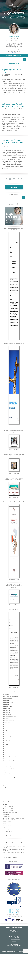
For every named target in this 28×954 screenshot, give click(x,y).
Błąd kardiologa (6, 712)
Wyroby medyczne (7, 821)
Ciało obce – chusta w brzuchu (10, 761)
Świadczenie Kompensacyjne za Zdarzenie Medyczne (13, 803)
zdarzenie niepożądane (8, 829)
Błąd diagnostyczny (7, 706)
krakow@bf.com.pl (15, 939)
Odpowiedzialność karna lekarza (10, 779)
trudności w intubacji (8, 806)
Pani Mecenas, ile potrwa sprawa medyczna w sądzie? (12, 141)
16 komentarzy (5, 75)
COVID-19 (5, 763)
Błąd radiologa (6, 746)
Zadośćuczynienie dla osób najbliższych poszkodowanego (13, 105)
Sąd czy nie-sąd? (7, 795)
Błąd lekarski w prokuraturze (10, 716)
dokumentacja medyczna (9, 765)
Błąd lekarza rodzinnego (8, 720)
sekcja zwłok (6, 797)
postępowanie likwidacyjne (9, 787)
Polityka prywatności (14, 944)
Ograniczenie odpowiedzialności (14, 945)
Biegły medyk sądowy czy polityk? (11, 71)
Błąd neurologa (6, 726)
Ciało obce (5, 759)
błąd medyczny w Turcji (8, 722)
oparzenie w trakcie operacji (9, 785)
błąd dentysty (6, 704)
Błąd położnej (6, 744)
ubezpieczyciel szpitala (8, 810)
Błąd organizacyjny (7, 736)
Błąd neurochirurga (7, 724)
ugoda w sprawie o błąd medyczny (11, 812)
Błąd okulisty (6, 728)
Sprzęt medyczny (7, 801)
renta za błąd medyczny (8, 791)
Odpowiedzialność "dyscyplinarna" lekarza (13, 777)
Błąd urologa (6, 751)
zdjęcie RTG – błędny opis (9, 831)
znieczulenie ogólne (7, 835)
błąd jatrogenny (6, 710)
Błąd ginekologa (6, 708)
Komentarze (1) (5, 110)
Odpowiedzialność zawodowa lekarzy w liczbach (13, 843)
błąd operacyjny (6, 732)
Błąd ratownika (6, 748)
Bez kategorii (6, 694)
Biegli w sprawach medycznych (10, 696)
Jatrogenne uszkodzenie (8, 769)
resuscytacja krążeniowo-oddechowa (11, 793)
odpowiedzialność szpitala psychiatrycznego (13, 781)
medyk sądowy (6, 773)
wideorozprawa (6, 816)
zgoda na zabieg (7, 833)
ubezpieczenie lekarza (8, 808)
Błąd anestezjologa (7, 698)
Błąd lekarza (14, 13)
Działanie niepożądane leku (9, 767)
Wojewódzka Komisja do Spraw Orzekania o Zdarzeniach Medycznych (13, 819)
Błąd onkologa (6, 730)
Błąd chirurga (6, 700)
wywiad (4, 823)
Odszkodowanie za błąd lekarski (10, 783)
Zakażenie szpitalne (7, 825)
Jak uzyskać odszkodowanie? (14, 55)
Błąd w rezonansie (7, 753)
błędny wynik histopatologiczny (10, 757)
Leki (4, 771)
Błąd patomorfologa (7, 740)
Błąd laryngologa (7, 714)
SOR (4, 799)
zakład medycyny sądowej (9, 827)
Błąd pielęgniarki (7, 742)
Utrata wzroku (6, 814)
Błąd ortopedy (6, 738)
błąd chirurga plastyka (8, 702)
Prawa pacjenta (6, 789)
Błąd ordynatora (6, 734)
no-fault (5, 775)
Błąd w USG (5, 755)
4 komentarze (5, 146)
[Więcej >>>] (14, 52)
